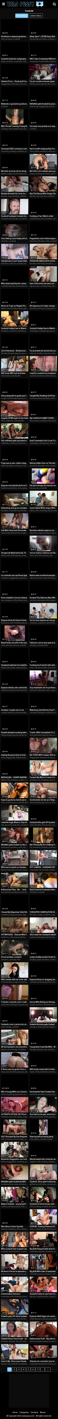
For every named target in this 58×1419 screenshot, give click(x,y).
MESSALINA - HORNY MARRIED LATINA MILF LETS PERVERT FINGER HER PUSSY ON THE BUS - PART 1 (14, 777)
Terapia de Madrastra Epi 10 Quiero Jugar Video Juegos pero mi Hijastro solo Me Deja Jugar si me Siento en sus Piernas (14, 553)
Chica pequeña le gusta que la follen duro (14, 396)
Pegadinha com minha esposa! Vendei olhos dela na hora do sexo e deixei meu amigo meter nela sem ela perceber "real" (43, 238)
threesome (15, 533)
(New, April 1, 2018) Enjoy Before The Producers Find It (43, 36)
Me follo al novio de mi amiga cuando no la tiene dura (14, 171)
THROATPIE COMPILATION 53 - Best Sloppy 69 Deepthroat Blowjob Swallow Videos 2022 (43, 912)
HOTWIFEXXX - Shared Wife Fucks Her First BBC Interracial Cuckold (14, 935)
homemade (44, 61)
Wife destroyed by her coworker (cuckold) (14, 283)
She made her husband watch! (43, 935)
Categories (24, 1412)
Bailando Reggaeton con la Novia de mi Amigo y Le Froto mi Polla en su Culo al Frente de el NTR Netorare (14, 1159)
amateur (9, 39)
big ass (33, 286)
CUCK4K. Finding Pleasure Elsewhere (43, 1226)
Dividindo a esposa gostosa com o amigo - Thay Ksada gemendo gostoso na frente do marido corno (14, 36)
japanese (19, 1094)
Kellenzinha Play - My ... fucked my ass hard (14, 890)
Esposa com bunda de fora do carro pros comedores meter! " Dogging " (14, 485)
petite (36, 151)
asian (32, 1072)
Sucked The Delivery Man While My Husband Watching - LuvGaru (43, 598)
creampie (18, 61)
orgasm (54, 690)
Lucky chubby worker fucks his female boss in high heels (43, 957)
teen (32, 151)
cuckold (16, 39)
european (38, 1341)
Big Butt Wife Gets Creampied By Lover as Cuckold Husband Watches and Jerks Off (43, 1271)
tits (48, 84)
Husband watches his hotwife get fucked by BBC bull (14, 665)
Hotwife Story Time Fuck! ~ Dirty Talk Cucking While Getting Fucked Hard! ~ (14, 1339)
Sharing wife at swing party (41, 1137)
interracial (34, 106)
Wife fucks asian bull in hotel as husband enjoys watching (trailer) (43, 1069)
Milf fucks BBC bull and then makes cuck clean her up (14, 373)
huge (40, 533)
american (20, 286)
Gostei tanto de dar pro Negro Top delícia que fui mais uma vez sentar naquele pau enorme (43, 800)
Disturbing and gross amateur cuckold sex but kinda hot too (14, 508)
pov (25, 174)
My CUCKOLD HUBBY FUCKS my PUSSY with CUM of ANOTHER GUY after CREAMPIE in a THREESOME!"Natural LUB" (43, 418)
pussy (37, 84)
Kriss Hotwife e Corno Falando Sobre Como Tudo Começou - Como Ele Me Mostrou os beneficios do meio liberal (14, 598)
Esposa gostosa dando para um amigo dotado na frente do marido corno (14, 800)
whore (36, 421)
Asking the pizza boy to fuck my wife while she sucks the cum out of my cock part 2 (14, 755)
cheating (53, 466)
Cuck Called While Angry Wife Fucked (43, 508)
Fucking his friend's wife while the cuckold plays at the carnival (43, 665)
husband (4, 219)
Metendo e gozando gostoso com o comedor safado (14, 104)
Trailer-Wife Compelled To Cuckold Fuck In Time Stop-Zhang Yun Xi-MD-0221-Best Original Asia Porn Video (43, 732)
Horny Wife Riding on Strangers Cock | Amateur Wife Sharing (43, 1002)
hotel (37, 1072)
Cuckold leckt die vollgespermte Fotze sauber (14, 59)
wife (13, 84)
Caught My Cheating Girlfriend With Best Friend (43, 396)
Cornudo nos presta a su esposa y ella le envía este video (43, 126)
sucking (4, 129)
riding (3, 735)
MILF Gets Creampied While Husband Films (43, 59)
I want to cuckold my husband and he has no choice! (43, 373)
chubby (33, 959)
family (8, 1027)
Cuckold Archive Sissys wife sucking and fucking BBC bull (43, 1204)
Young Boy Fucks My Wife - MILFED (43, 1047)
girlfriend (28, 308)
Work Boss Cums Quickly (12, 1226)
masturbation (51, 623)
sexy (10, 196)
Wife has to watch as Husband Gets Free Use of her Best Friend (14, 867)
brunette (43, 39)
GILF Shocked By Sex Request (14, 1137)
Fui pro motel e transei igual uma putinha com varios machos (43, 81)
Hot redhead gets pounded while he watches (14, 441)
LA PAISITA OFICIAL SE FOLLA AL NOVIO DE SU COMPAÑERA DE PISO (14, 1114)
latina (32, 84)
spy (53, 1094)
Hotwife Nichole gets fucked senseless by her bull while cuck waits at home (43, 1024)
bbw (44, 1184)
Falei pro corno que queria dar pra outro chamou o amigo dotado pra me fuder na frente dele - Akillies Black (43, 643)
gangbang (26, 488)
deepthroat (18, 129)
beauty (4, 196)
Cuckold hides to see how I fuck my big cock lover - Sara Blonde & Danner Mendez (43, 1294)
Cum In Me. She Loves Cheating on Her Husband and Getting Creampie (14, 1361)
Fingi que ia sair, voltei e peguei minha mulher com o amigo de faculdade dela (14, 463)
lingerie (52, 61)
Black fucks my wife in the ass (14, 643)
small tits (45, 1229)
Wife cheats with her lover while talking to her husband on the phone (14, 979)
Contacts (34, 1412)
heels (39, 959)
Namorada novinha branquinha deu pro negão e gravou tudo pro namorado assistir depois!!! (43, 575)
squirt (22, 578)
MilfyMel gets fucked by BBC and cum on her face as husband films (14, 1182)
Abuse (42, 1412)
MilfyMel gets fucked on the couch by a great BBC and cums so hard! (14, 845)
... (42, 1369)
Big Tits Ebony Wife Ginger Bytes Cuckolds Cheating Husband (43, 194)
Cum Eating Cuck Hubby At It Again (14, 238)
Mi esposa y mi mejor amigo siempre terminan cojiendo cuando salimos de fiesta (43, 306)
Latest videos (35, 16)
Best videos (22, 16)
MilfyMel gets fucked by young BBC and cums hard (43, 104)
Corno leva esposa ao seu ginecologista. (43, 620)
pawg (27, 331)
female (14, 1049)
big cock (19, 84)
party (36, 1139)
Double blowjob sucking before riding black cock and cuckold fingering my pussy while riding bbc (14, 732)
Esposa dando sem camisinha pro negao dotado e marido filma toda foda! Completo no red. (14, 688)
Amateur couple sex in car (12, 710)
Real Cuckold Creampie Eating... (43, 890)
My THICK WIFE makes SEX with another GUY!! (43, 755)
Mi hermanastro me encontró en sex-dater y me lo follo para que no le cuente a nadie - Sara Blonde (14, 1047)
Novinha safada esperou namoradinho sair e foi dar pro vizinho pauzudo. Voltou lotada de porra (43, 530)
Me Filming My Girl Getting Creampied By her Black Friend (43, 845)
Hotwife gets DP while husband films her (14, 1316)
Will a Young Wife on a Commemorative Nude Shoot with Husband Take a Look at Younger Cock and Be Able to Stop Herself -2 (14, 1092)
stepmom (26, 555)
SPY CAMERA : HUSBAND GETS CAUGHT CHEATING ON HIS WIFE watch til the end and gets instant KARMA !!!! (43, 867)
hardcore (33, 241)
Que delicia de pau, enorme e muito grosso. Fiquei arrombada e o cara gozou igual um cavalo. (43, 1114)
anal (3, 61)
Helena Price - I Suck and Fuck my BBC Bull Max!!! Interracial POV (14, 81)
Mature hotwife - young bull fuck (14, 1204)
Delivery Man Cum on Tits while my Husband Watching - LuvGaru (43, 463)
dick (46, 645)
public (55, 151)
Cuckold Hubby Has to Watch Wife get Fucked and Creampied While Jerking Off (14, 328)
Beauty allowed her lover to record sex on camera (14, 194)
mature (53, 959)
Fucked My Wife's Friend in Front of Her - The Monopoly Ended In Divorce (43, 777)
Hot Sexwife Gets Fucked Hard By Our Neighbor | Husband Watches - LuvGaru (43, 1092)
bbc (19, 376)
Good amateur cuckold (11, 957)
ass (37, 286)
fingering (10, 735)
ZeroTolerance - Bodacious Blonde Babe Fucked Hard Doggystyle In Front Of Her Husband (14, 351)
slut (31, 421)
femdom (33, 892)
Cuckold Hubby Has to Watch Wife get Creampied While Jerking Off (43, 328)
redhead (23, 196)
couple (4, 712)
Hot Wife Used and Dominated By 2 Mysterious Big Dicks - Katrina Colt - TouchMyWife (14, 530)
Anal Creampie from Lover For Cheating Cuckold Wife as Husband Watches (43, 441)
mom (48, 690)
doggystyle (5, 84)
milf (2, 39)
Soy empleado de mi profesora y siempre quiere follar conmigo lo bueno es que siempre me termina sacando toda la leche (43, 688)
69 (31, 915)
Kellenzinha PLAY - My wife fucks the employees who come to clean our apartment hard (43, 1339)
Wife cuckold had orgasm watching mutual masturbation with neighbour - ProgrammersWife (14, 1249)
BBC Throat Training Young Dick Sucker (14, 126)
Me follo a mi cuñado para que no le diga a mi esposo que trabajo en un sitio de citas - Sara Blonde (43, 171)
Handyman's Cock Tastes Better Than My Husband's (14, 261)
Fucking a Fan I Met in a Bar (41, 216)
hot (25, 263)
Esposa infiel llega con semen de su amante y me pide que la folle (43, 1316)
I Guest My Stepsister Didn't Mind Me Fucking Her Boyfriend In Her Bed (14, 912)
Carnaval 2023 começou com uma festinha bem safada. (14, 149)
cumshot (9, 61)
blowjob (16, 196)
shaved (53, 600)
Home (15, 1412)
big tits (44, 84)
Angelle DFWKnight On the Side (14, 418)
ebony (26, 129)
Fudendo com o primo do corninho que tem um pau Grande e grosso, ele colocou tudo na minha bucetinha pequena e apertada (14, 1024)
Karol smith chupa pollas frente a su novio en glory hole (43, 149)
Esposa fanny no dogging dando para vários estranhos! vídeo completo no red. (43, 979)
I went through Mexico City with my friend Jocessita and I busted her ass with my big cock (14, 822)
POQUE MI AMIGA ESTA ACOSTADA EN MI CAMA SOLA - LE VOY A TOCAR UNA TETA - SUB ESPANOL (43, 261)
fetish (20, 600)
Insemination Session (10, 1294)
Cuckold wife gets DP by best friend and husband (43, 822)
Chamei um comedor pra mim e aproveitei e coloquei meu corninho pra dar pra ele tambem (43, 1361)
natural (33, 353)
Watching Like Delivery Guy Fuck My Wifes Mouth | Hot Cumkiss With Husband (43, 710)
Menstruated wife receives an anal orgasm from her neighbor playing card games (43, 1159)
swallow (40, 353)
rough (9, 174)
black (3, 668)
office (18, 1229)
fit (15, 263)
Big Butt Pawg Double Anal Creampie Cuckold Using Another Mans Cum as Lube (43, 1249)
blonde (35, 39)
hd (31, 39)
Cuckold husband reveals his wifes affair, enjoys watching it (14, 216)
